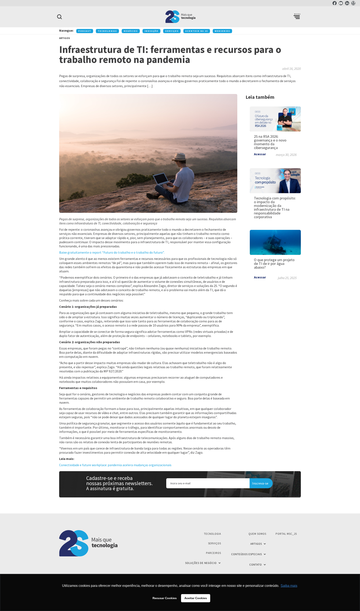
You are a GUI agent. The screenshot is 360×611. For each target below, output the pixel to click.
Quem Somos (257, 534)
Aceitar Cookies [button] (195, 598)
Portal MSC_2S (286, 534)
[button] (296, 16)
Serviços (214, 543)
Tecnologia (212, 534)
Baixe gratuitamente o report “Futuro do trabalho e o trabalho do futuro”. (111, 252)
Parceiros (213, 553)
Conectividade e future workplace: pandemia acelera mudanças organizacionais (115, 465)
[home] (180, 16)
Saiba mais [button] (289, 585)
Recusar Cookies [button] (164, 598)
